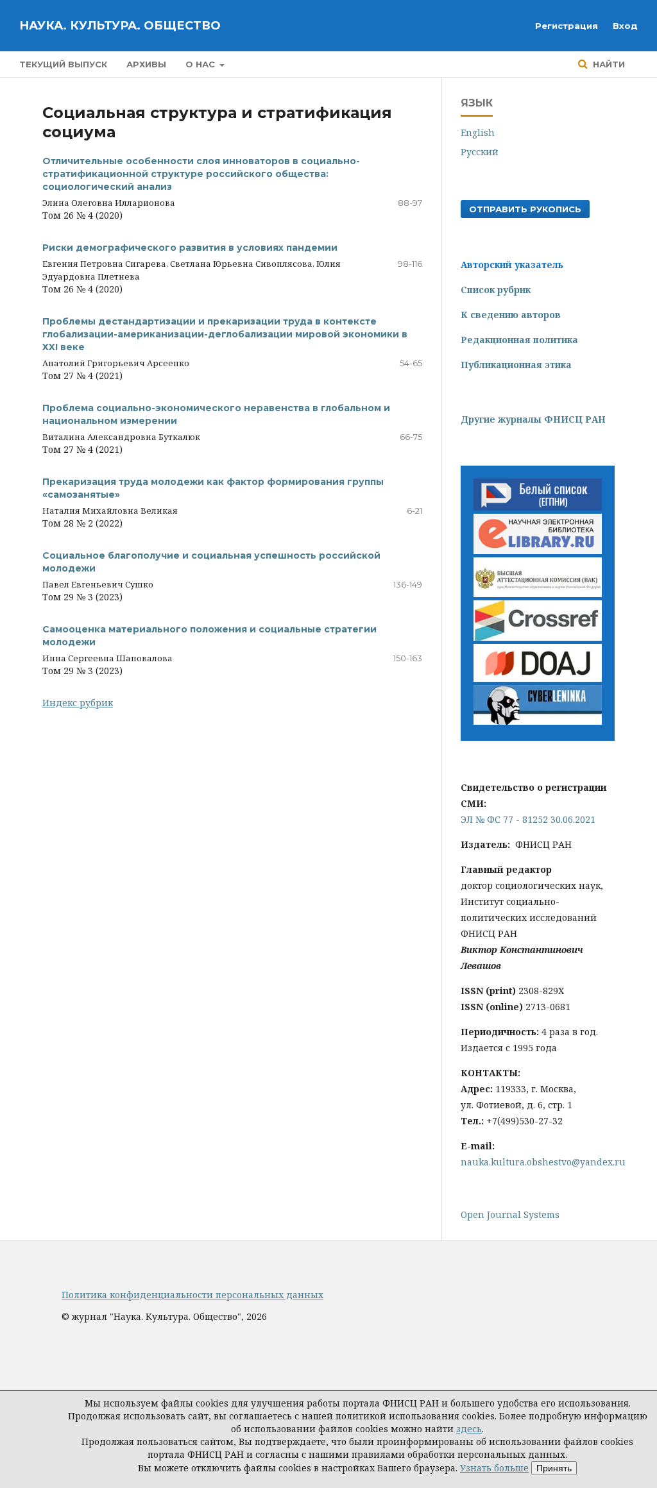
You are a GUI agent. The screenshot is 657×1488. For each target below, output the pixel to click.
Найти (607, 64)
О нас (201, 64)
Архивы (146, 64)
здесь (469, 1429)
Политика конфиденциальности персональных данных (192, 1295)
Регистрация (566, 26)
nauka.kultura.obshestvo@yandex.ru (543, 1162)
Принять (554, 1468)
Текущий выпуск (63, 64)
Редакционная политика (519, 340)
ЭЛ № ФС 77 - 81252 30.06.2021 (528, 819)
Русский (480, 152)
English (478, 132)
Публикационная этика (516, 365)
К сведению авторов (511, 315)
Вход (625, 26)
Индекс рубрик (77, 703)
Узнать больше (494, 1468)
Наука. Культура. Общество (120, 26)
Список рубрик (496, 289)
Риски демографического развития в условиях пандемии (189, 247)
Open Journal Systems (510, 1214)
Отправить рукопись (525, 209)
